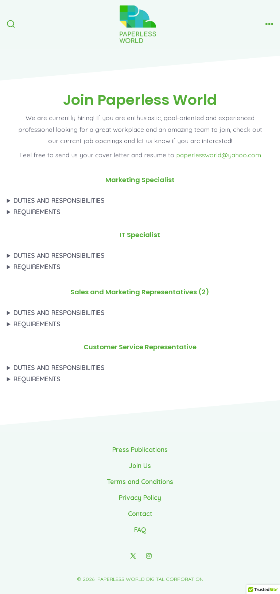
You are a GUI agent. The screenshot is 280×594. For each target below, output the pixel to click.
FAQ (140, 530)
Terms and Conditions (140, 481)
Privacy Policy (140, 497)
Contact (140, 514)
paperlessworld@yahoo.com (218, 155)
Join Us (140, 465)
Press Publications (140, 449)
